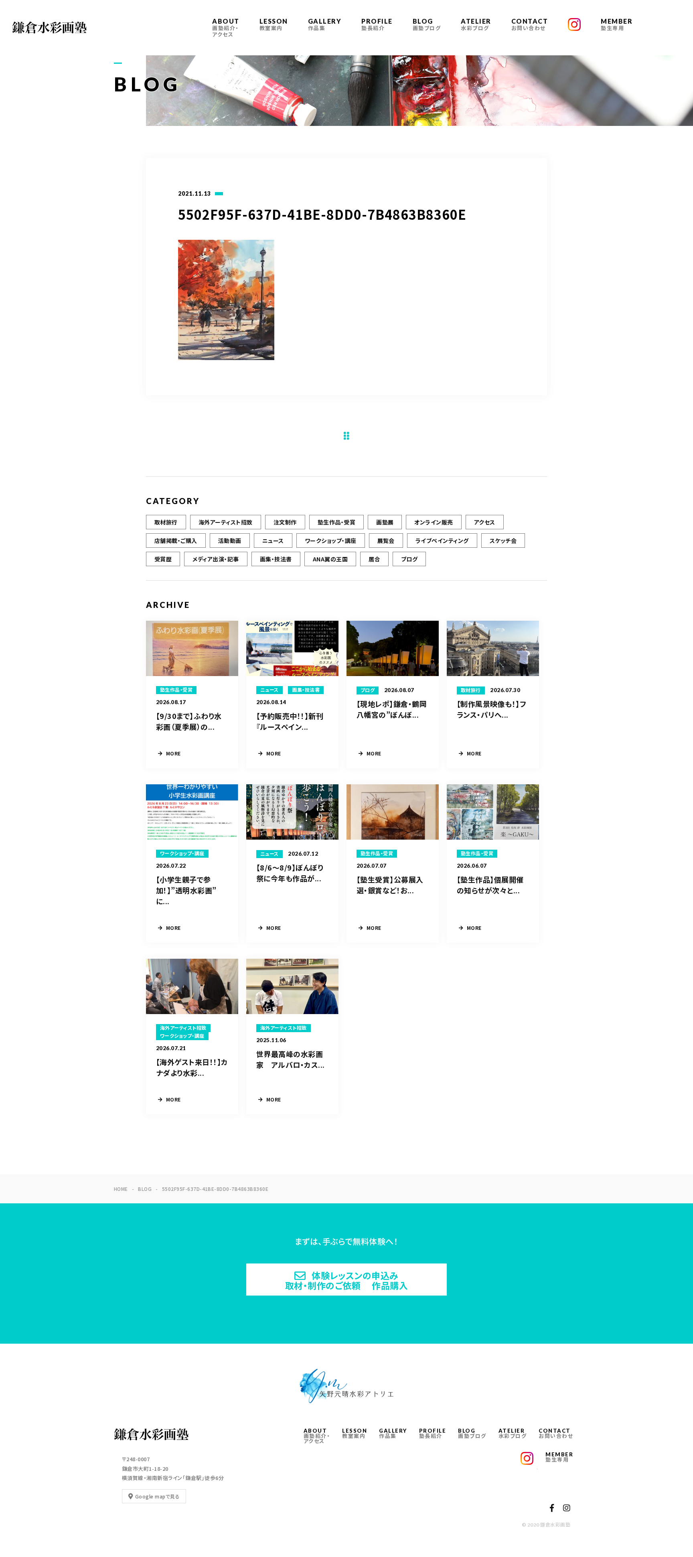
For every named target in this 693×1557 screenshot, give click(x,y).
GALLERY (325, 24)
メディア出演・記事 (215, 559)
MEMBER (616, 24)
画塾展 (384, 522)
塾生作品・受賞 (336, 522)
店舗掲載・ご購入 (175, 541)
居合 (374, 559)
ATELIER (476, 24)
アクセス (484, 522)
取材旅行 (166, 522)
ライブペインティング (442, 541)
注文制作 (285, 522)
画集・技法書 (276, 559)
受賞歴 (163, 559)
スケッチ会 (503, 541)
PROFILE (377, 24)
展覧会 (386, 541)
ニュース (273, 541)
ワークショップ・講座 (331, 541)
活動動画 (229, 541)
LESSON (273, 24)
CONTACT (529, 24)
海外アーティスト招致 (226, 522)
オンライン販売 (433, 522)
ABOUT (225, 27)
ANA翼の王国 (330, 559)
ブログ (409, 559)
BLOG (427, 24)
